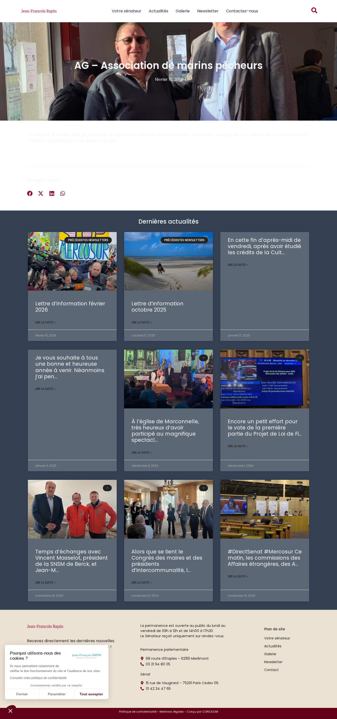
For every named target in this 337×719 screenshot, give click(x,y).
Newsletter (208, 11)
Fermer (22, 694)
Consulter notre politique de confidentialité (38, 678)
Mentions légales (172, 712)
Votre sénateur (126, 11)
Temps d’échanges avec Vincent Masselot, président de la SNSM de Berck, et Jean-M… (71, 561)
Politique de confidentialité (137, 712)
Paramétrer (57, 694)
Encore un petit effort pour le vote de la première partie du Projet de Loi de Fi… (265, 427)
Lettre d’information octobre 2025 (157, 306)
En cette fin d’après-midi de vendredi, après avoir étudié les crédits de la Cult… (264, 246)
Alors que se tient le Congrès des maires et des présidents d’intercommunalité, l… (166, 561)
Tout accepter (91, 694)
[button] (10, 711)
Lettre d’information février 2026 (70, 306)
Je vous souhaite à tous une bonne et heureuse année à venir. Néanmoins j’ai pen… (69, 367)
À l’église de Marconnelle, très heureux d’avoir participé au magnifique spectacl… (165, 431)
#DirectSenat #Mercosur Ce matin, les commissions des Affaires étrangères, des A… (265, 558)
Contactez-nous (242, 11)
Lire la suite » (45, 322)
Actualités (158, 11)
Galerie (183, 11)
